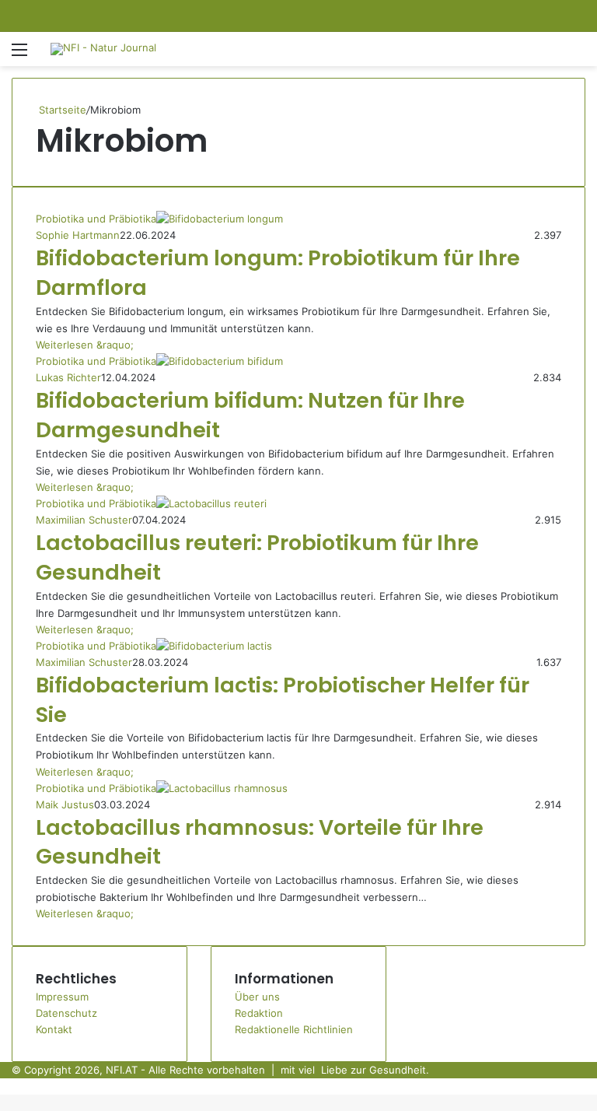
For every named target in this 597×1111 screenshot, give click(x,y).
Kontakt (54, 1029)
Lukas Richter (68, 377)
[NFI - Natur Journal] (103, 49)
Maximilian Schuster (84, 519)
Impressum (62, 996)
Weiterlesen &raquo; (85, 344)
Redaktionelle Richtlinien (294, 1029)
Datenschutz (66, 1013)
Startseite (61, 109)
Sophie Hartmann (78, 235)
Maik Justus (65, 804)
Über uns (257, 996)
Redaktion (259, 1013)
